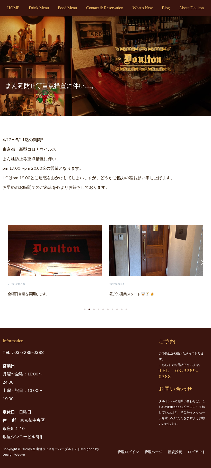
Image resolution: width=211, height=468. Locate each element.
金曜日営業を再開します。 (28, 294)
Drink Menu (39, 8)
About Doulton (191, 8)
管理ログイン (128, 451)
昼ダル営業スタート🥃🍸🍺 (131, 294)
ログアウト (197, 451)
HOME (13, 8)
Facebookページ (180, 407)
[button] (8, 262)
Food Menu (67, 8)
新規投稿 (175, 451)
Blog (166, 8)
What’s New (143, 8)
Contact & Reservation (104, 8)
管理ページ (153, 451)
